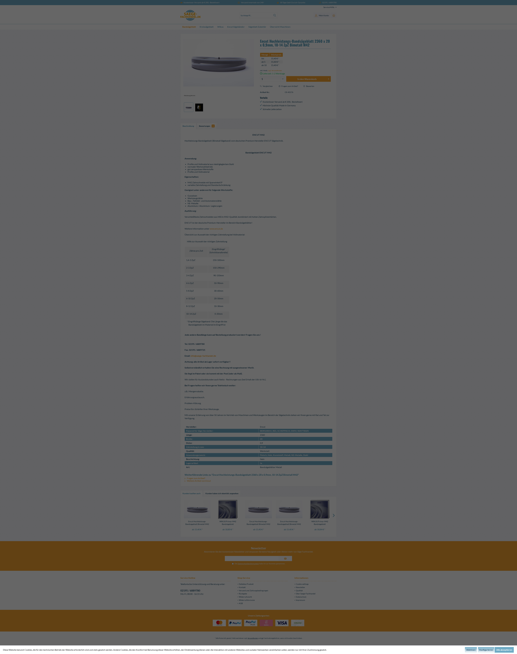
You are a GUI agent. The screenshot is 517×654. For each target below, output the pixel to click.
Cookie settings (302, 584)
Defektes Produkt (246, 584)
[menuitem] (329, 7)
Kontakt (242, 587)
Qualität (299, 590)
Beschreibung (188, 126)
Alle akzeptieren (504, 649)
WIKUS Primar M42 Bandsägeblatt (227, 522)
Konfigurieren (486, 649)
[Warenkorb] (334, 15)
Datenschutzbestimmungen (248, 564)
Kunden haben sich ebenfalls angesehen (221, 493)
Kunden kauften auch (191, 493)
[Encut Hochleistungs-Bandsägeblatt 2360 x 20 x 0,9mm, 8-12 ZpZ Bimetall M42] (289, 509)
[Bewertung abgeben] (295, 51)
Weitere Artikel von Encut (198, 480)
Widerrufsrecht (245, 597)
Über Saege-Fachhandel (305, 593)
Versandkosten (252, 638)
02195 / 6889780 (190, 590)
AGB (241, 603)
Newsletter (300, 587)
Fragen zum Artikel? (289, 86)
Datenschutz (301, 597)
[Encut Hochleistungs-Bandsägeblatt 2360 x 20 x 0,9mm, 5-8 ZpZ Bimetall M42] (258, 509)
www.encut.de (216, 228)
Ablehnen (471, 649)
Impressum (300, 600)
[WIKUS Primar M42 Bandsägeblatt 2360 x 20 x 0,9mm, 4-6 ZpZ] (319, 509)
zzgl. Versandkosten (275, 70)
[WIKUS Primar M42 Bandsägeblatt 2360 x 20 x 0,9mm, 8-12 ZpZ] (228, 509)
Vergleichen (267, 86)
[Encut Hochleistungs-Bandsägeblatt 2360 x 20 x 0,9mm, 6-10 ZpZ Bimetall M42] (197, 509)
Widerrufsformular (247, 600)
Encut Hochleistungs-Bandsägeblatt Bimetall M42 (197, 522)
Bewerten (310, 86)
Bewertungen (206, 126)
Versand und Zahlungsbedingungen (253, 590)
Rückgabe (243, 593)
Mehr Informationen (336, 649)
